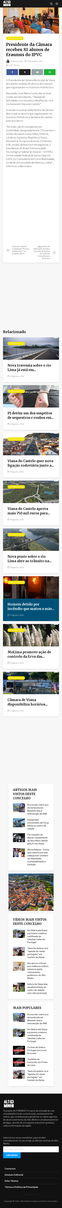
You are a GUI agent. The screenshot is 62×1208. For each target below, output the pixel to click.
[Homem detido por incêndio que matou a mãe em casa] (31, 587)
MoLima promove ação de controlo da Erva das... (29, 654)
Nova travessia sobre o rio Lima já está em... (29, 367)
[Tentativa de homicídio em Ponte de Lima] (19, 1062)
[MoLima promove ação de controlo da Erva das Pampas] (31, 635)
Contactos (10, 1168)
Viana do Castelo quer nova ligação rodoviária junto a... (31, 463)
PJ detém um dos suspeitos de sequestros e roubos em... (31, 415)
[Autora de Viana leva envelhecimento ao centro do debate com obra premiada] (19, 987)
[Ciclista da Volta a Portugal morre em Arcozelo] (19, 1050)
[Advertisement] (31, 201)
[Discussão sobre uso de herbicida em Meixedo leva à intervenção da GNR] (19, 807)
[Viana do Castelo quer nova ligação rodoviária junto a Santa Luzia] (31, 443)
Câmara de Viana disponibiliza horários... (28, 702)
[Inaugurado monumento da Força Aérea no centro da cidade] (19, 822)
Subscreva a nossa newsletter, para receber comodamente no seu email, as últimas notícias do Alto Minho (30, 1140)
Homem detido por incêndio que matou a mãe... (31, 606)
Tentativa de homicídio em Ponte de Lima (37, 1062)
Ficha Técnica (11, 1181)
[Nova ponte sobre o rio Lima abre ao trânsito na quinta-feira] (31, 539)
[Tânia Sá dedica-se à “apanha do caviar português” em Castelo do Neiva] (19, 951)
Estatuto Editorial (14, 1175)
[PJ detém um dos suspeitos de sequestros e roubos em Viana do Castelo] (31, 396)
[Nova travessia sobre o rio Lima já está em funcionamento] (31, 348)
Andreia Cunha (16, 61)
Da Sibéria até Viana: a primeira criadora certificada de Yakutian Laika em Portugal (37, 936)
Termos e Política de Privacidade (21, 1187)
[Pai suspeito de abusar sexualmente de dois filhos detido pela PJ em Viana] (19, 837)
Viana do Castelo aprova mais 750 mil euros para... (29, 511)
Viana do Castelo (15, 38)
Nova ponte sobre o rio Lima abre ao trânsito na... (30, 558)
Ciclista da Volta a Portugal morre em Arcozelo (36, 1050)
